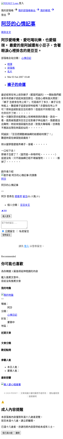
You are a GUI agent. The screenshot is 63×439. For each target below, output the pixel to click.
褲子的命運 (16, 85)
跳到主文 (6, 32)
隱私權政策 (54, 393)
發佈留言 (6, 235)
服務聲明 (33, 396)
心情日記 (26, 58)
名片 (9, 71)
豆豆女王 (25, 205)
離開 (18, 433)
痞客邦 (18, 196)
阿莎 (3, 179)
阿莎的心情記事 (18, 23)
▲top (4, 210)
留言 (25, 196)
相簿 (9, 64)
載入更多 (6, 216)
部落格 (11, 68)
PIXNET (14, 393)
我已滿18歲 (7, 433)
